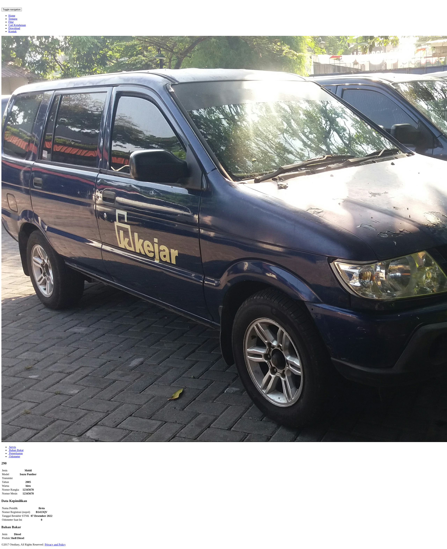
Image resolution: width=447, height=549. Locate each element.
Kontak (12, 31)
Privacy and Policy (55, 544)
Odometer (14, 456)
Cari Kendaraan (17, 25)
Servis (12, 447)
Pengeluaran (15, 453)
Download (14, 28)
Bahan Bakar (16, 450)
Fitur (11, 21)
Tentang (12, 18)
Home (11, 15)
